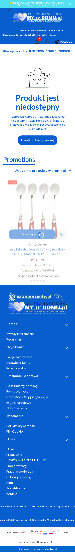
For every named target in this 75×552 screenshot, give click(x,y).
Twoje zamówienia (19, 357)
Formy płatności (17, 391)
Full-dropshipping (18, 477)
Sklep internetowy (33, 542)
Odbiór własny (16, 408)
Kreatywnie (14, 454)
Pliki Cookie (14, 431)
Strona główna (12, 51)
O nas (10, 449)
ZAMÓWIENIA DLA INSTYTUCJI (27, 460)
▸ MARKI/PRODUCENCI (40, 51)
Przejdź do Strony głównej (37, 140)
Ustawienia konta (18, 362)
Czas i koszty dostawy (22, 386)
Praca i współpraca (19, 471)
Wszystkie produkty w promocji (41, 170)
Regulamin (13, 339)
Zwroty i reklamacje (20, 334)
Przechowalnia (16, 368)
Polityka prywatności (20, 426)
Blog (9, 482)
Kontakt (11, 494)
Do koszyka (29, 234)
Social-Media (15, 488)
